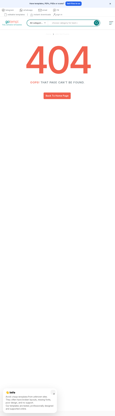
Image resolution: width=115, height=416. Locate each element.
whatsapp (28, 10)
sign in (59, 14)
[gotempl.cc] (12, 23)
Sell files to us (73, 3)
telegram (10, 10)
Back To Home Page (57, 95)
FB (58, 10)
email (44, 10)
